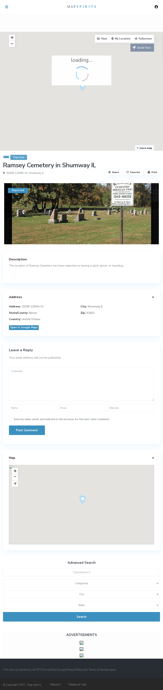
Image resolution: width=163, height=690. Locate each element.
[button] (90, 93)
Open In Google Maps (24, 327)
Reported (18, 157)
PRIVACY (55, 685)
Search (81, 617)
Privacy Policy (74, 670)
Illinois (33, 313)
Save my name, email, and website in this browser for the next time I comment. (62, 419)
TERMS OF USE (77, 685)
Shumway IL (36, 173)
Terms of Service (98, 670)
